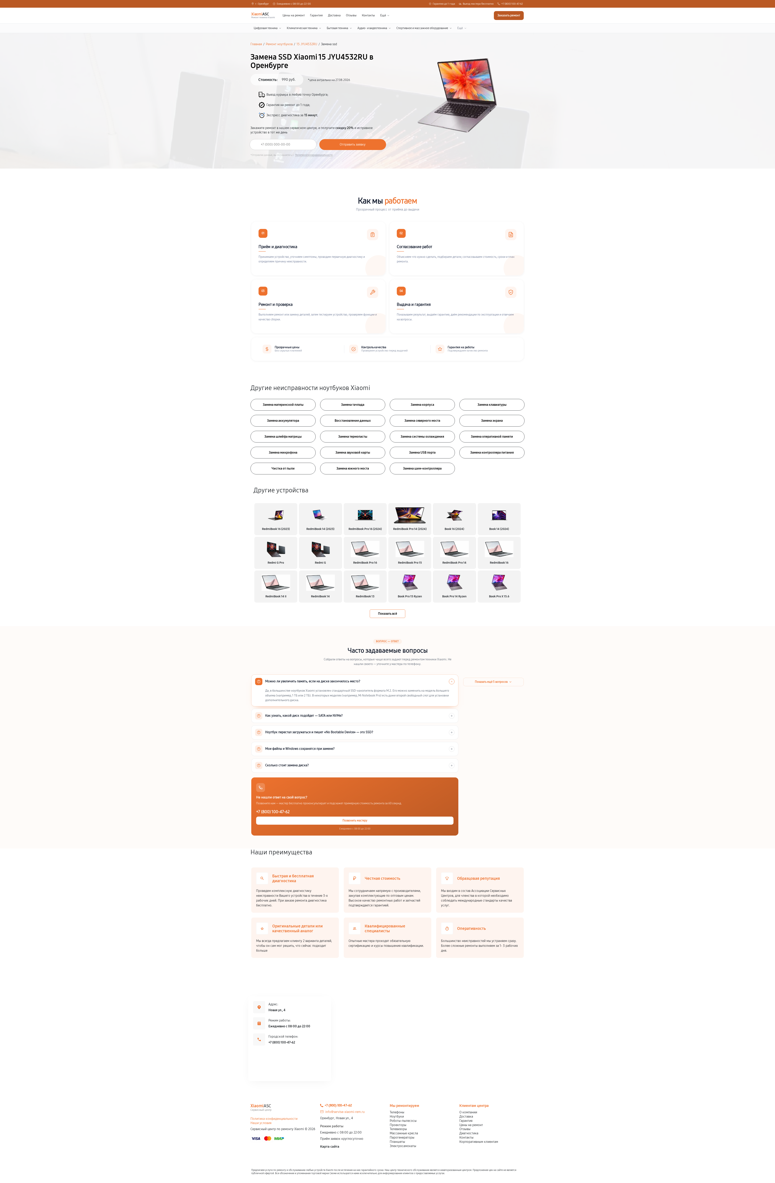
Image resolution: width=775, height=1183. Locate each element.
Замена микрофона (283, 452)
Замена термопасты (352, 436)
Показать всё (387, 614)
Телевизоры (398, 1129)
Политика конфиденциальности (273, 1119)
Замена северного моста (422, 421)
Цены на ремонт (294, 15)
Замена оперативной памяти (492, 436)
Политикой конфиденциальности (314, 155)
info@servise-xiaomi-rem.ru (345, 1112)
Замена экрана (492, 421)
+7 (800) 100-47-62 (512, 4)
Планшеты (397, 1142)
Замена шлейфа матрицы (283, 436)
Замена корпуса (422, 405)
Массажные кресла (404, 1133)
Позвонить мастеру (354, 820)
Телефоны (397, 1112)
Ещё (383, 15)
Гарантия (316, 15)
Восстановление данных (353, 421)
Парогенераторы (402, 1137)
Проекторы (398, 1125)
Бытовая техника (337, 28)
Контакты (368, 15)
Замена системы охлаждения (422, 436)
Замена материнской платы (283, 405)
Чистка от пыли (283, 468)
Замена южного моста (352, 468)
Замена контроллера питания (492, 452)
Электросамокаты (403, 1146)
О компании (468, 1112)
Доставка (334, 15)
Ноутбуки (397, 1116)
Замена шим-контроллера (422, 468)
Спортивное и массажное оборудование (422, 28)
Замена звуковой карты (352, 452)
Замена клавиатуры (492, 405)
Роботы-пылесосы (403, 1121)
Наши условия (260, 1123)
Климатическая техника (302, 28)
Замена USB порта (422, 452)
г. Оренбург (262, 4)
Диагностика (468, 1133)
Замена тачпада (352, 405)
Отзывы (351, 15)
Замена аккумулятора (283, 421)
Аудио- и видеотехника (372, 28)
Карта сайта (329, 1146)
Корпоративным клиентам (478, 1142)
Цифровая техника (266, 28)
